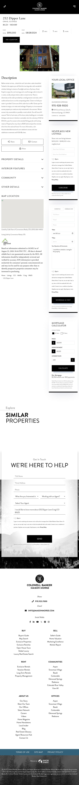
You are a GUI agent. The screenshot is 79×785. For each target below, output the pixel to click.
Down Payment (57, 347)
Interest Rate (56, 356)
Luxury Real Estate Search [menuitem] (24, 654)
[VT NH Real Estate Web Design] (39, 762)
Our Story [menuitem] (23, 700)
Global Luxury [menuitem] (23, 651)
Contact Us (55, 115)
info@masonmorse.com (41, 610)
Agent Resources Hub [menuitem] (23, 734)
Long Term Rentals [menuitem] (24, 672)
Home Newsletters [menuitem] (24, 722)
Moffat (19, 275)
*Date (53, 230)
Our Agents (62, 115)
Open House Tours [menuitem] (24, 647)
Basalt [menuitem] (55, 672)
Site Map (38, 752)
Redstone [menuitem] (55, 682)
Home (3, 275)
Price (54, 339)
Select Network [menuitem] (24, 710)
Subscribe (63, 188)
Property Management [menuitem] (23, 676)
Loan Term (56, 330)
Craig (25, 275)
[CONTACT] (11, 40)
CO (14, 275)
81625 (30, 275)
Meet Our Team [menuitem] (24, 704)
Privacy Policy (55, 180)
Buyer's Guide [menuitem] (23, 635)
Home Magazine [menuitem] (24, 719)
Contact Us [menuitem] (23, 738)
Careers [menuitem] (24, 713)
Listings (9, 275)
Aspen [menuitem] (55, 666)
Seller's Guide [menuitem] (55, 635)
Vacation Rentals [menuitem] (23, 669)
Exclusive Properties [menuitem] (23, 641)
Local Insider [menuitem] (23, 725)
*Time (53, 238)
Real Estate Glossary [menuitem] (23, 731)
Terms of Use (22, 752)
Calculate (63, 368)
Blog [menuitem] (23, 728)
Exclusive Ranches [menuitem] (23, 644)
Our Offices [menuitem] (23, 707)
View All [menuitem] (55, 688)
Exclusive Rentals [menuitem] (23, 666)
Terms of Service (62, 308)
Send (39, 538)
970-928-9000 (60, 105)
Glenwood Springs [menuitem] (55, 679)
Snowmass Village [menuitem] (55, 669)
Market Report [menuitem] (55, 644)
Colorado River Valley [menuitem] (55, 685)
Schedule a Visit (69, 209)
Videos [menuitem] (23, 716)
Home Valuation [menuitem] (55, 638)
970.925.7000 (4, 6)
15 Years (65, 333)
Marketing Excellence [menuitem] (55, 641)
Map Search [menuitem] (23, 638)
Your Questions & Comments (59, 246)
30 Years (57, 333)
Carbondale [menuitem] (55, 676)
